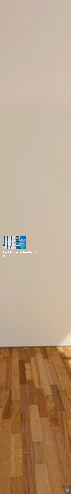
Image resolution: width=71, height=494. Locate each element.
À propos (42, 2)
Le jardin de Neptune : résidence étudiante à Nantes (56, 2)
